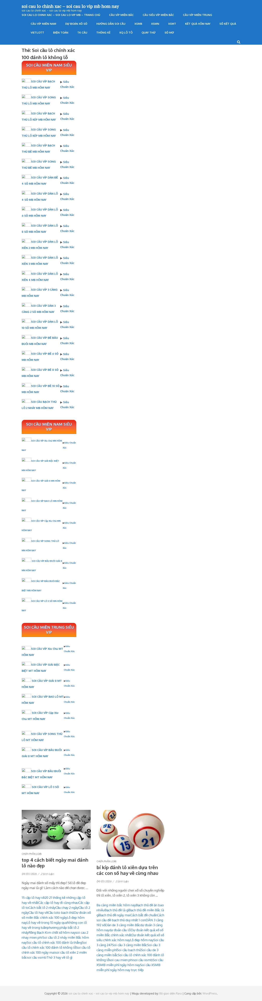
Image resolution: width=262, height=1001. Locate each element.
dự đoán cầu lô (120, 930)
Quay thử (149, 32)
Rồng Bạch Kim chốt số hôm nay (52, 932)
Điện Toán (60, 32)
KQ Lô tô (126, 32)
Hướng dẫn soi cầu (110, 23)
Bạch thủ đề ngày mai (114, 915)
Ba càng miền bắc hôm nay (116, 905)
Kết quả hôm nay (197, 23)
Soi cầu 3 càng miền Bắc (129, 945)
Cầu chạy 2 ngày (66, 908)
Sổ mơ (169, 32)
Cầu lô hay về (38, 913)
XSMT (172, 23)
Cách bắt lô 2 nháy (42, 908)
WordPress (210, 993)
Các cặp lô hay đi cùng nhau (58, 903)
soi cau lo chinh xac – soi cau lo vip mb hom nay (70, 6)
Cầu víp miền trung (197, 14)
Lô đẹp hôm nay (141, 940)
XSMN (155, 23)
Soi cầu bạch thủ (129, 950)
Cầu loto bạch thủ (61, 913)
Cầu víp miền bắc (121, 14)
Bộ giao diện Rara (170, 993)
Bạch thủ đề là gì (117, 910)
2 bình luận (47, 873)
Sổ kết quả (227, 23)
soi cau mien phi (121, 960)
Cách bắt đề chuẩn (143, 915)
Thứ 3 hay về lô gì (59, 957)
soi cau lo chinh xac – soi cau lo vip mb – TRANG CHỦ (61, 14)
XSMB (138, 23)
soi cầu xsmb (36, 957)
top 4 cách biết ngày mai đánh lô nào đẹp (55, 863)
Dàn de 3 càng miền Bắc (122, 925)
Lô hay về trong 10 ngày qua (47, 922)
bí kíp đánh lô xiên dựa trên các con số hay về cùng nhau (127, 870)
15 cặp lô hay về (33, 898)
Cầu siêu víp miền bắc (158, 14)
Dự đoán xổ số (76, 23)
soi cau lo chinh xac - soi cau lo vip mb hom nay (98, 993)
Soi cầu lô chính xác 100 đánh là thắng (54, 942)
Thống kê (103, 32)
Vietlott (37, 32)
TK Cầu (82, 32)
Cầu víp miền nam (43, 23)
